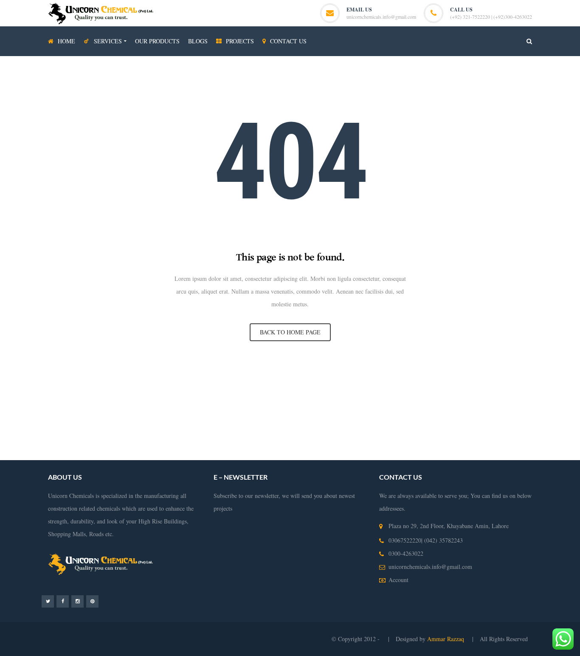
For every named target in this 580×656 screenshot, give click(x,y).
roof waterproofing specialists (508, 441)
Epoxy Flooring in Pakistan (502, 403)
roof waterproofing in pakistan (172, 441)
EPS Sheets (245, 390)
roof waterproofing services (381, 428)
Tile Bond (426, 390)
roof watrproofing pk (443, 441)
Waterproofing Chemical (435, 403)
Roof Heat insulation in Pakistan (354, 415)
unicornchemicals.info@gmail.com (381, 16)
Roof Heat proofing (525, 415)
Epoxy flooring (193, 403)
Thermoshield (394, 390)
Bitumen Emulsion (87, 390)
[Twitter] (48, 601)
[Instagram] (77, 601)
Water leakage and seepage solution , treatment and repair (147, 415)
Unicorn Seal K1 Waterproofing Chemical (74, 403)
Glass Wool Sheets (174, 390)
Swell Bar (325, 390)
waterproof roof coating (143, 454)
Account (398, 580)
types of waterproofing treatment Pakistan (238, 428)
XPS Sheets (214, 390)
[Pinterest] (92, 601)
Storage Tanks (85, 428)
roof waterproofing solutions (97, 441)
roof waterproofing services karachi (256, 441)
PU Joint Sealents (150, 403)
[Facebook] (62, 601)
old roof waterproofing (386, 441)
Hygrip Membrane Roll (34, 390)
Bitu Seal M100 (504, 390)
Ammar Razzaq (446, 639)
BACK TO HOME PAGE (290, 332)
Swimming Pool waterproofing (145, 428)
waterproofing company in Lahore (266, 415)
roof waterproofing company (454, 428)
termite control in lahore (373, 403)
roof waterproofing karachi (526, 428)
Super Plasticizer (462, 390)
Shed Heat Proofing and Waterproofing (448, 415)
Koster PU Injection (286, 390)
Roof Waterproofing (319, 428)
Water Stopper (357, 390)
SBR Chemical (131, 390)
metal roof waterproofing (81, 454)
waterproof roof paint (329, 441)
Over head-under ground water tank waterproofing (277, 403)
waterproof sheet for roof (205, 454)
